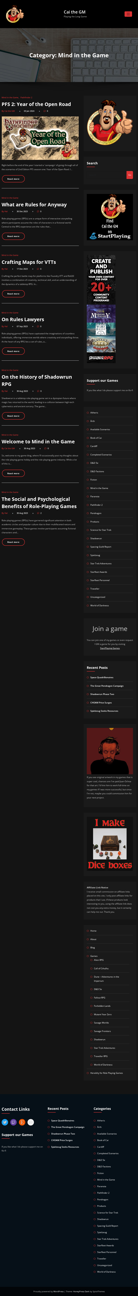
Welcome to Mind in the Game (38, 441)
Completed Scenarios (101, 454)
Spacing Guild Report (100, 546)
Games (94, 956)
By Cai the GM (8, 111)
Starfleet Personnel (100, 580)
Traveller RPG (101, 1056)
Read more (13, 179)
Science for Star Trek (100, 529)
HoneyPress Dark (81, 1291)
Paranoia (94, 496)
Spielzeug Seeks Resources (104, 710)
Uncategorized (97, 597)
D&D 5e (94, 462)
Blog (92, 947)
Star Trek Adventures (101, 563)
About (93, 939)
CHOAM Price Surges (101, 702)
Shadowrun (96, 538)
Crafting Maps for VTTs (29, 262)
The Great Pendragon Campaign (107, 685)
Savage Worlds (101, 1022)
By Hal (5, 211)
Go (129, 174)
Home (93, 930)
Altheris (94, 412)
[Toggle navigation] (128, 14)
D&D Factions (97, 471)
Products (94, 521)
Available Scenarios (100, 429)
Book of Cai (96, 437)
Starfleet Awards (98, 571)
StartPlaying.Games (110, 648)
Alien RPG (99, 960)
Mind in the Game (10, 97)
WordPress (58, 1291)
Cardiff (93, 446)
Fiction (93, 479)
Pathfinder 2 (26, 97)
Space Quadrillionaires (101, 677)
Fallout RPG (99, 997)
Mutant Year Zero (103, 1014)
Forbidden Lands (102, 1005)
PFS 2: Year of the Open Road (36, 104)
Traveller (94, 588)
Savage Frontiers (102, 1031)
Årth (92, 421)
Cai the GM (75, 12)
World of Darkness (99, 605)
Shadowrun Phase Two (102, 694)
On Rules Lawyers (23, 319)
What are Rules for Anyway (34, 204)
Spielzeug (95, 555)
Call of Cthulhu (101, 968)
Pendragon (95, 513)
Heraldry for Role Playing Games (106, 1073)
